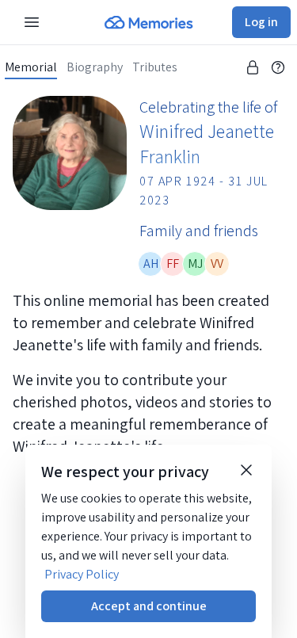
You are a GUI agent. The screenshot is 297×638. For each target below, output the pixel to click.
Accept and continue (149, 606)
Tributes (154, 67)
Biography (95, 67)
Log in (261, 21)
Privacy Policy (81, 574)
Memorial (31, 67)
